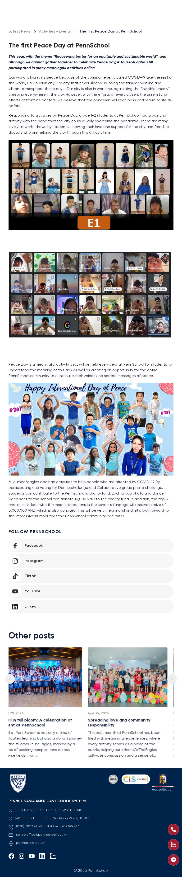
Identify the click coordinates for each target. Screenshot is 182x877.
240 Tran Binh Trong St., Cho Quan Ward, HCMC (51, 818)
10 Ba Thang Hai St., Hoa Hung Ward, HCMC (48, 810)
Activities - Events (55, 31)
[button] (172, 679)
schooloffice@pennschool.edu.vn (42, 835)
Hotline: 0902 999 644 (63, 826)
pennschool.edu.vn (31, 843)
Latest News (20, 31)
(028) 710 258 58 (29, 826)
